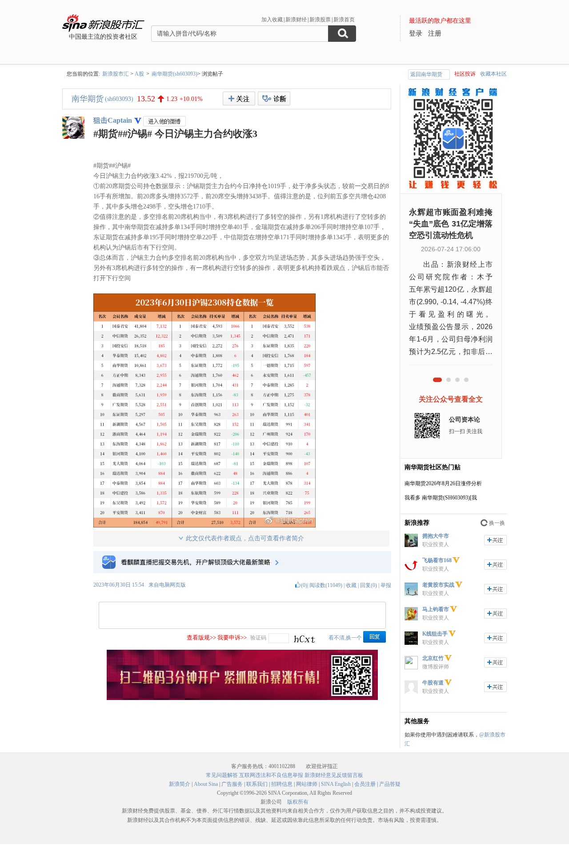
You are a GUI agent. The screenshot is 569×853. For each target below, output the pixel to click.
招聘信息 (282, 784)
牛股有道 (433, 683)
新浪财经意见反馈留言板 (334, 775)
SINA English (336, 784)
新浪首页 (344, 19)
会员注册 (365, 784)
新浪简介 (179, 784)
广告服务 (232, 784)
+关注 (239, 98)
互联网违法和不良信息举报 (271, 775)
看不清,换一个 (345, 638)
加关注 (495, 540)
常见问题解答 (222, 775)
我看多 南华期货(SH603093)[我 (441, 498)
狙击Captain (112, 120)
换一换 (497, 523)
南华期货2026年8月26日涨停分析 (443, 483)
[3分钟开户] (242, 698)
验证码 (258, 638)
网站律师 (306, 784)
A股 (139, 74)
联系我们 (257, 784)
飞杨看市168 (437, 560)
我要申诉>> (232, 637)
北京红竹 (433, 658)
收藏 (351, 585)
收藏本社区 (493, 74)
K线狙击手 (435, 634)
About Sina (206, 784)
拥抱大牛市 (435, 536)
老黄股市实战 (438, 585)
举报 (386, 585)
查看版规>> (201, 637)
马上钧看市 (435, 609)
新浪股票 (320, 19)
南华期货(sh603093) (174, 74)
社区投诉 (465, 74)
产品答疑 (390, 784)
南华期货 (88, 98)
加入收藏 (272, 19)
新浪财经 (296, 19)
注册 (434, 33)
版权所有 (298, 802)
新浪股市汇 (115, 74)
